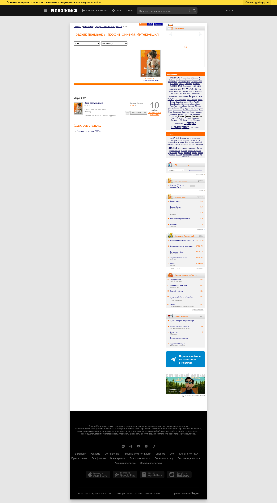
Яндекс (195, 493)
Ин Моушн (196, 93)
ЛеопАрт (173, 106)
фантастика (189, 142)
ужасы (180, 153)
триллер (192, 144)
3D (177, 138)
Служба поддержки (151, 462)
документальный (173, 144)
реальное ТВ (195, 140)
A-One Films (185, 78)
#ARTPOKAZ (175, 78)
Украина (158, 24)
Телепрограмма (124, 493)
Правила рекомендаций (137, 453)
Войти (229, 10)
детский (172, 154)
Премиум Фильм (176, 114)
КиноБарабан (175, 104)
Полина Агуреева (109, 115)
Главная (77, 27)
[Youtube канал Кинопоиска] (138, 446)
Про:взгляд (173, 116)
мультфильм (172, 153)
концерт (197, 138)
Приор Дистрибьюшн (192, 114)
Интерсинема (183, 96)
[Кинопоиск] (64, 10)
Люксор (191, 106)
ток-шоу (179, 154)
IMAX (181, 84)
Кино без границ (182, 102)
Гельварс (198, 91)
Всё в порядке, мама (151, 80)
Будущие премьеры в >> (89, 131)
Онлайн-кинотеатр (97, 10)
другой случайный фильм (195, 395)
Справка (160, 453)
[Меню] (45, 11)
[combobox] (161, 10)
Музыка (138, 493)
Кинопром (185, 104)
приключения (174, 151)
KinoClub (188, 84)
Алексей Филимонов (92, 115)
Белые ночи (173, 91)
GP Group (174, 84)
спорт (200, 153)
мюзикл (186, 140)
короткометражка (194, 151)
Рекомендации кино (189, 458)
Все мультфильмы (140, 458)
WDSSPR (191, 88)
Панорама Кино (188, 112)
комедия (199, 144)
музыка (194, 153)
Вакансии (80, 453)
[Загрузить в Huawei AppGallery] (152, 474)
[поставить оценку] (128, 113)
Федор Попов (100, 109)
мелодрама (183, 148)
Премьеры (88, 27)
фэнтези (184, 151)
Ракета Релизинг (178, 118)
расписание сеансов (195, 170)
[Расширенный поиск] (189, 10)
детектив (184, 144)
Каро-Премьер (180, 100)
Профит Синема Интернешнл (108, 27)
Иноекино (173, 96)
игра (191, 138)
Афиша (148, 493)
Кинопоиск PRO (188, 453)
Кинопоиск (100, 493)
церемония (187, 154)
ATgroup (194, 78)
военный (187, 153)
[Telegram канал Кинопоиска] (131, 446)
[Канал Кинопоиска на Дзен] (146, 446)
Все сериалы (117, 458)
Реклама (95, 453)
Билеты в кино (125, 10)
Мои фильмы (136, 113)
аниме (180, 140)
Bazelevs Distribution (184, 80)
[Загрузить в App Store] (98, 474)
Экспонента (194, 127)
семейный (198, 142)
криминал (192, 148)
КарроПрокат (192, 100)
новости (196, 154)
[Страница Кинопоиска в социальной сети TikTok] (154, 446)
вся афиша (199, 174)
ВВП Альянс (183, 91)
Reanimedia (187, 86)
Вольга (191, 91)
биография (172, 142)
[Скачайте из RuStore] (179, 474)
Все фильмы (99, 458)
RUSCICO (173, 86)
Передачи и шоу (164, 458)
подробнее (200, 268)
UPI (183, 89)
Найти (194, 10)
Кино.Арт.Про (195, 102)
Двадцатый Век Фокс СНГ (181, 93)
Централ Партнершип (183, 125)
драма (172, 148)
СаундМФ (175, 120)
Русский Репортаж (192, 118)
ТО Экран (183, 120)
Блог (172, 453)
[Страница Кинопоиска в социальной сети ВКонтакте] (123, 446)
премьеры (200, 229)
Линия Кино (182, 106)
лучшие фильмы (197, 309)
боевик (199, 148)
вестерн (174, 140)
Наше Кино (177, 110)
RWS (180, 86)
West (199, 89)
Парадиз (198, 112)
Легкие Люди (195, 104)
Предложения (79, 458)
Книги (157, 493)
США (150, 24)
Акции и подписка (125, 462)
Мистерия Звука (186, 108)
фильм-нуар (184, 138)
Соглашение (112, 453)
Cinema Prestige (184, 82)
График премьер (88, 34)
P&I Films (196, 84)
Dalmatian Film (196, 82)
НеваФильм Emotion (190, 110)
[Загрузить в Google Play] (125, 474)
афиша (201, 190)
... (117, 115)
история (181, 142)
